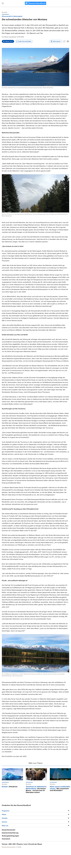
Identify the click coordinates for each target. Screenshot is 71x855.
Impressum (6, 839)
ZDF (14, 844)
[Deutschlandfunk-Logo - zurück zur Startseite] (35, 3)
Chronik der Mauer (35, 844)
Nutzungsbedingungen (10, 836)
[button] (3, 3)
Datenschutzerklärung (10, 833)
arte (26, 844)
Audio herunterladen (24, 41)
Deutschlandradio (8, 830)
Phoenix (20, 844)
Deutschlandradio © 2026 (11, 847)
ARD (10, 844)
